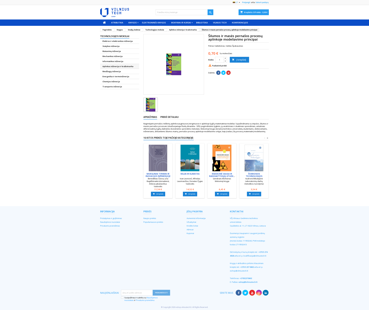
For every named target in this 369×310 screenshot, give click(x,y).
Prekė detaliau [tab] (169, 117)
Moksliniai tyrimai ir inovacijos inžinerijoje (158, 174)
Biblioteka (202, 22)
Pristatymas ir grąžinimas (111, 218)
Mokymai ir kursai (181, 22)
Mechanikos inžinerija (112, 56)
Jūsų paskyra (195, 211)
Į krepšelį (239, 59)
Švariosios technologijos (254, 174)
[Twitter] (223, 73)
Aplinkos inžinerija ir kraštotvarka (117, 66)
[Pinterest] (228, 73)
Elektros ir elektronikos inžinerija (117, 41)
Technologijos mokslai (114, 36)
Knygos (132, 22)
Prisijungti (246, 2)
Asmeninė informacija (196, 218)
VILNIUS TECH (220, 22)
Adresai (190, 229)
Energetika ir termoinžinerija (115, 76)
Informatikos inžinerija (112, 61)
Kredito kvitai (192, 225)
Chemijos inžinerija (111, 81)
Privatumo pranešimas (110, 225)
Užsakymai (191, 222)
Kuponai (190, 233)
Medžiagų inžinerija (111, 71)
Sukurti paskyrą (262, 2)
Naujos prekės (149, 218)
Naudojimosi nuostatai (110, 222)
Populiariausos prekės (153, 222)
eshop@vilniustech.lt (239, 270)
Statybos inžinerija (110, 46)
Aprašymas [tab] (150, 117)
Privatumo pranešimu (145, 300)
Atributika (117, 22)
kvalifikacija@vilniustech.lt (254, 255)
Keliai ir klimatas (190, 173)
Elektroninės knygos (154, 22)
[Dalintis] (218, 73)
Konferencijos (240, 22)
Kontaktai (236, 211)
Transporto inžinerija (112, 86)
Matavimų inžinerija (111, 51)
